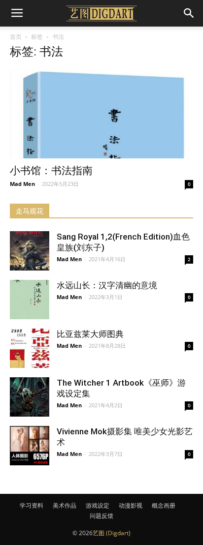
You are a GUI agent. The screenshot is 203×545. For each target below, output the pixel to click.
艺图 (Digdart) (112, 533)
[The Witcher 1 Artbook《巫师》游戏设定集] (29, 397)
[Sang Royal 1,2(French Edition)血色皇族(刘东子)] (29, 251)
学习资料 (31, 505)
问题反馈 (101, 516)
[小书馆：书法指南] (101, 113)
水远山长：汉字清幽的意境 (107, 285)
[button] (189, 13)
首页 (16, 36)
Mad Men (22, 183)
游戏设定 (97, 505)
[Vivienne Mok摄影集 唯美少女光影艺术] (29, 445)
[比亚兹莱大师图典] (29, 348)
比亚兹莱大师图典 (90, 334)
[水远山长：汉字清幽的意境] (29, 299)
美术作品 (64, 505)
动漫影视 (130, 505)
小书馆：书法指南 (51, 171)
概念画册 (163, 505)
